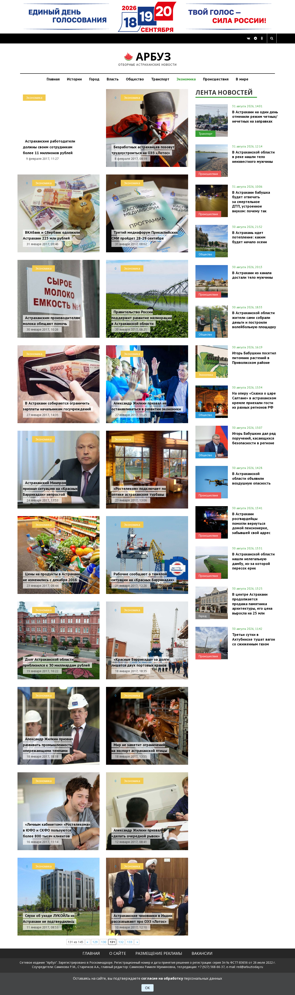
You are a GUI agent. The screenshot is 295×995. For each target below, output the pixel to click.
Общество (135, 79)
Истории (74, 79)
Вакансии (202, 953)
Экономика (186, 79)
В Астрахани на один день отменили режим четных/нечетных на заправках (255, 116)
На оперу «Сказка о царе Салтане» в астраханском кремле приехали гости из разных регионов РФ (254, 400)
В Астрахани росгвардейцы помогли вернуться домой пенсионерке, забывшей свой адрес (251, 523)
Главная (53, 79)
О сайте (117, 953)
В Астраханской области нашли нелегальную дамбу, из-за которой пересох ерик (253, 561)
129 (95, 942)
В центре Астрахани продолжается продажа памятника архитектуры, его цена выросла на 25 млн (252, 603)
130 (103, 942)
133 (129, 942)
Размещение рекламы (158, 953)
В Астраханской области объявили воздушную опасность (251, 478)
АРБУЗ (147, 58)
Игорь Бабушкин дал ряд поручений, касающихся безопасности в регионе (254, 438)
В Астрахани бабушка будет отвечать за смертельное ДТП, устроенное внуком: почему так (251, 201)
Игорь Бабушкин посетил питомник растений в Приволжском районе (254, 357)
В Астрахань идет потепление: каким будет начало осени (249, 237)
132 (121, 942)
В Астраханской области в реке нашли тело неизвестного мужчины (253, 157)
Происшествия (215, 79)
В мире (242, 79)
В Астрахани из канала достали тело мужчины (252, 275)
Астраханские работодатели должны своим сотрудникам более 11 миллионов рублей (49, 147)
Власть (113, 79)
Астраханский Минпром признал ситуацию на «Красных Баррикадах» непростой (50, 488)
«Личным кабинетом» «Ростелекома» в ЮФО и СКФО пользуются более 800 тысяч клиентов (56, 830)
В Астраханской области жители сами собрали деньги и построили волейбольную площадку (254, 319)
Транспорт (160, 79)
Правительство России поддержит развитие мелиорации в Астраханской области (141, 317)
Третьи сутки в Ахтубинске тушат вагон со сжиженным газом (253, 639)
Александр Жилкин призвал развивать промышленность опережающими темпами (48, 744)
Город (94, 79)
